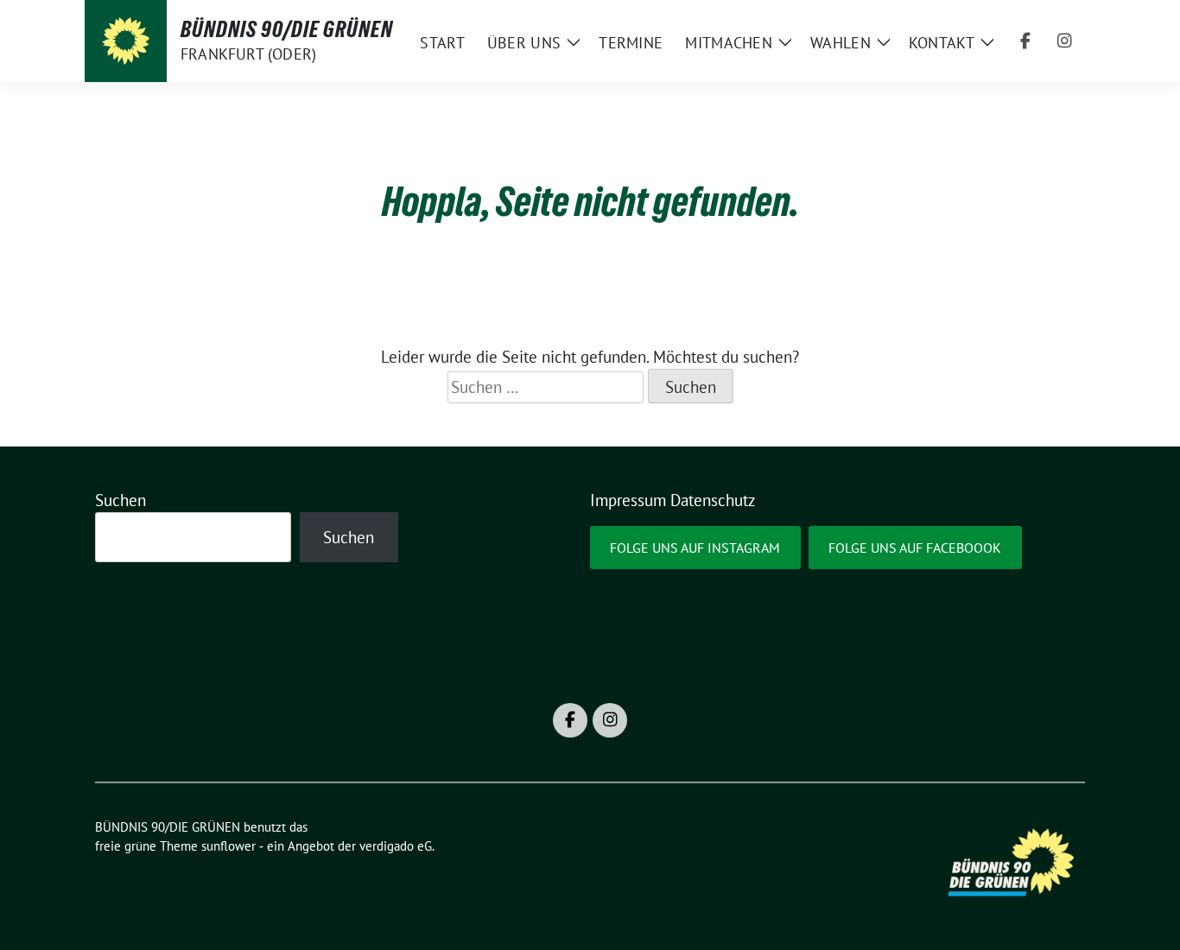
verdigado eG (395, 846)
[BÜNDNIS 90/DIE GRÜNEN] (125, 41)
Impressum (628, 500)
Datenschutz (713, 500)
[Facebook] (1025, 41)
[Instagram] (1065, 41)
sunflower (228, 846)
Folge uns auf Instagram (695, 547)
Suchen (120, 500)
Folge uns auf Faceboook (914, 547)
